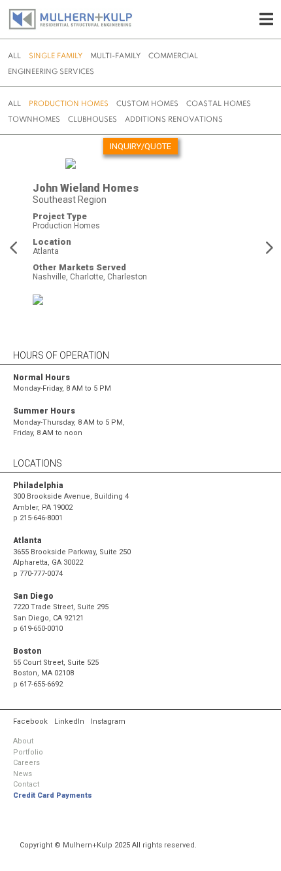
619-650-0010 (41, 628)
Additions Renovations (174, 120)
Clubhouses (92, 120)
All (14, 56)
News (22, 774)
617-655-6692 (41, 684)
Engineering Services (51, 72)
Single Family (55, 56)
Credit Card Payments (52, 795)
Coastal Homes (218, 104)
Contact (26, 784)
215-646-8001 (41, 518)
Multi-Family (115, 56)
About (23, 741)
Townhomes (34, 120)
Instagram (108, 721)
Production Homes (68, 104)
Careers (26, 762)
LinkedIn (69, 721)
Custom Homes (147, 104)
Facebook (30, 721)
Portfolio (28, 752)
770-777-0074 (41, 573)
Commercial (173, 56)
